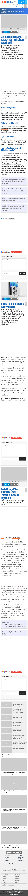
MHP (2, 538)
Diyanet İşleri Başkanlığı (18, 588)
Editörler (7, 857)
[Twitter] (5, 32)
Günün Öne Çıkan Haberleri (7, 885)
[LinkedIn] (8, 32)
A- (26, 38)
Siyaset (4, 876)
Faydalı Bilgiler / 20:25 (12, 6)
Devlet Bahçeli (16, 538)
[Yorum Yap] (17, 32)
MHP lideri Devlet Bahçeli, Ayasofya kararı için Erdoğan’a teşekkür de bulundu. (12, 502)
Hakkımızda (7, 855)
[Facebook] (3, 32)
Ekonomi (4, 882)
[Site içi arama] (18, 863)
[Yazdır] (14, 32)
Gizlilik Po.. (21, 858)
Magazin (4, 878)
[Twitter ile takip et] (12, 863)
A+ (26, 36)
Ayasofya (3, 540)
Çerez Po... (20, 860)
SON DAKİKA (5, 874)
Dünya (17, 882)
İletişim (7, 860)
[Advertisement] (14, 76)
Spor (3, 880)
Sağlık (17, 878)
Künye (7, 858)
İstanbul (8, 554)
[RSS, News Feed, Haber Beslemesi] (15, 863)
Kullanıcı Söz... (21, 857)
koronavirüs (4, 129)
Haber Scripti (14, 889)
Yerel (17, 880)
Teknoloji (18, 874)
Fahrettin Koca (11, 218)
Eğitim (17, 876)
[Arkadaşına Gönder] (11, 32)
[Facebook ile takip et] (9, 863)
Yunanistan (6, 622)
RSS (21, 855)
